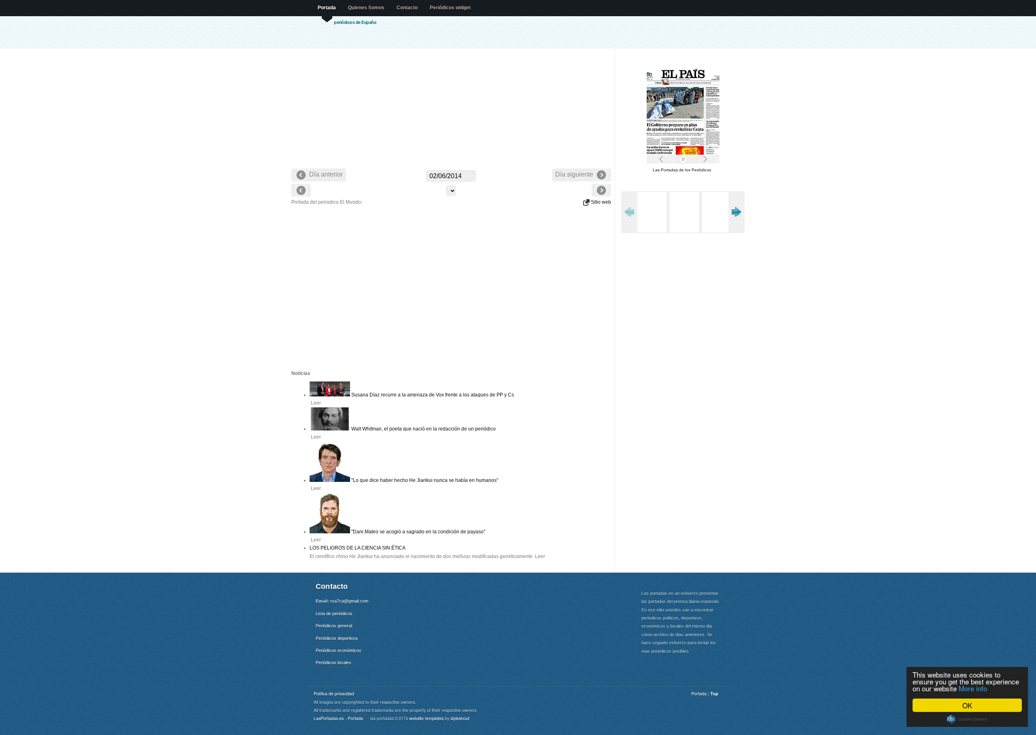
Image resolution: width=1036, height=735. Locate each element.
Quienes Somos (366, 8)
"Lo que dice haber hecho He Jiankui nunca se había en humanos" (424, 480)
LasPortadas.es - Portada (338, 718)
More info (973, 688)
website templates (426, 718)
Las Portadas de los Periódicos (682, 170)
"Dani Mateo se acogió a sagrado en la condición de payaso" (417, 532)
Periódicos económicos (338, 650)
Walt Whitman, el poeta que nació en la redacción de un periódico (423, 429)
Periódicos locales (333, 662)
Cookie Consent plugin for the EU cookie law (967, 719)
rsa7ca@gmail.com (349, 601)
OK (967, 705)
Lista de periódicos (334, 613)
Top (714, 693)
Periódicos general (334, 625)
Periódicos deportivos (337, 638)
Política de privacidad (334, 693)
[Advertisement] (451, 109)
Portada (327, 8)
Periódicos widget (450, 8)
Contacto (407, 8)
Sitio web (600, 202)
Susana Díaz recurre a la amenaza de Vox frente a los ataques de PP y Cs (432, 395)
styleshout (459, 718)
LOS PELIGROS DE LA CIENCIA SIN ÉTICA (357, 548)
